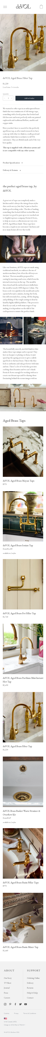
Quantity (6, 94)
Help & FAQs (32, 993)
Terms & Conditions (29, 1013)
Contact (30, 997)
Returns (30, 988)
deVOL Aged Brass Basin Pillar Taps (21, 882)
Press (6, 993)
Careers (7, 997)
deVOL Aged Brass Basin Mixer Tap (20, 947)
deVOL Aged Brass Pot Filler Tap (19, 613)
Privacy (16, 1013)
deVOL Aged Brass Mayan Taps (18, 480)
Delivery (30, 983)
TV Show (7, 983)
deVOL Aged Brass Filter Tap (17, 746)
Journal (7, 988)
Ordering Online (33, 978)
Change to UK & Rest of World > (14, 1025)
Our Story (8, 978)
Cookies (6, 1013)
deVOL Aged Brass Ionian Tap (18, 545)
